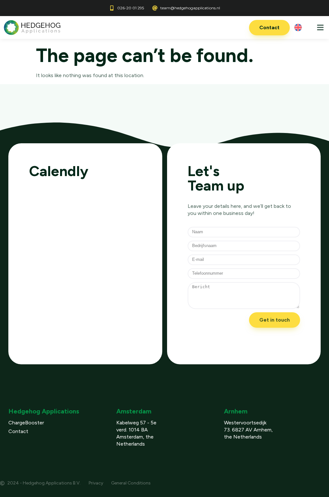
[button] (320, 27)
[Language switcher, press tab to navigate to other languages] (300, 27)
